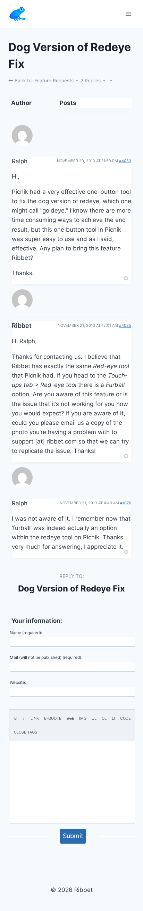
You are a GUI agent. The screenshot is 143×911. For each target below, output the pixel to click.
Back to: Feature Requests (43, 80)
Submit (73, 835)
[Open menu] (128, 13)
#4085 (125, 325)
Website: (18, 682)
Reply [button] (114, 277)
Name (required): (26, 632)
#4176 (125, 502)
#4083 (125, 160)
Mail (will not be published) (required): (46, 657)
